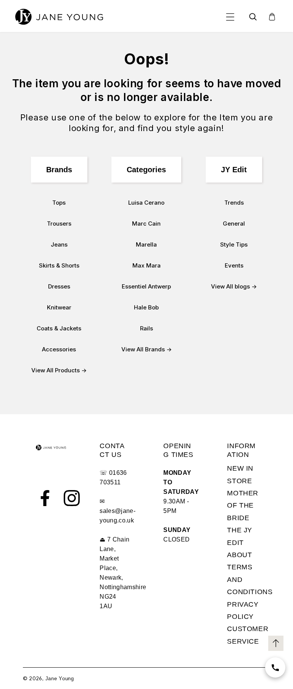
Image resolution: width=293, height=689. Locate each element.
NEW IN (240, 468)
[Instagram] (72, 498)
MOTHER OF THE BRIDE (242, 505)
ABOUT (239, 555)
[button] (230, 16)
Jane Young (59, 678)
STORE (239, 481)
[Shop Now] (275, 667)
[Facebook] (45, 498)
